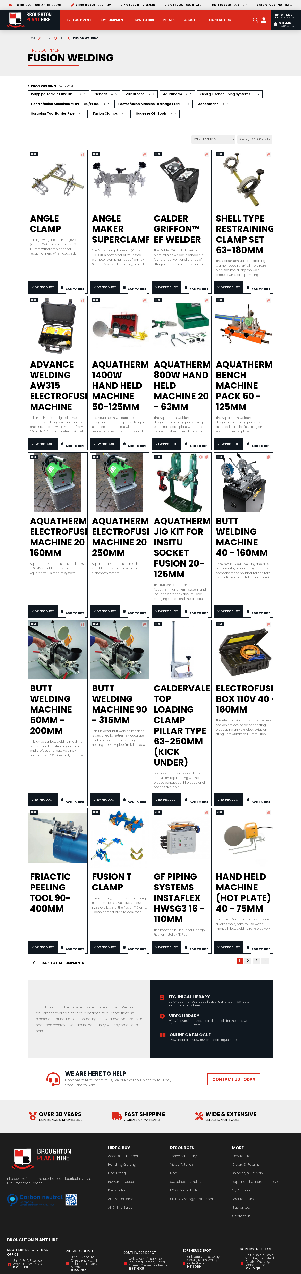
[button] (255, 20)
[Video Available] (200, 457)
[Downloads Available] (82, 154)
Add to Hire (75, 289)
